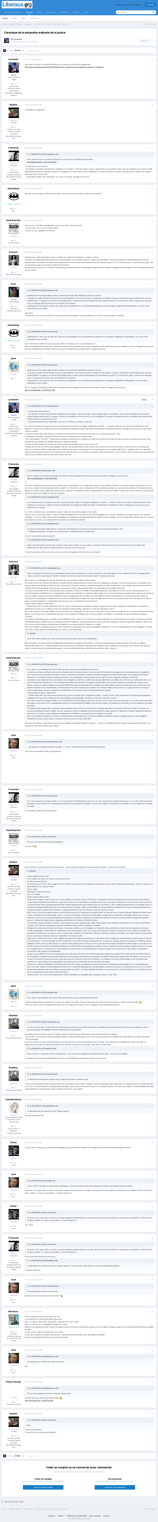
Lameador (18, 39)
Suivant (17, 50)
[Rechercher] (153, 12)
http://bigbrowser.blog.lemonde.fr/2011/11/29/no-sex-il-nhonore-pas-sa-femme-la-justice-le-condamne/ (64, 67)
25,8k (14, 170)
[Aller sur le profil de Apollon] (14, 113)
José (13, 735)
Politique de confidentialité (77, 1516)
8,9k (14, 84)
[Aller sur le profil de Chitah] (14, 1151)
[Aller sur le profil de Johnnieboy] (14, 196)
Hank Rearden (13, 220)
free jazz (13, 252)
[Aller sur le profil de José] (14, 743)
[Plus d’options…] (152, 59)
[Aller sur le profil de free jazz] (14, 260)
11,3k (14, 272)
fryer (13, 284)
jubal (13, 358)
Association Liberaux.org (13, 12)
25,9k (14, 1332)
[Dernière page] (23, 50)
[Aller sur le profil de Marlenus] (14, 1319)
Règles (14, 18)
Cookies (106, 1516)
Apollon (13, 104)
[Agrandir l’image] (35, 846)
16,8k (14, 1126)
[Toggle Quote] (28, 154)
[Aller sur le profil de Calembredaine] (14, 1107)
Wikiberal (76, 12)
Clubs (86, 12)
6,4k (14, 378)
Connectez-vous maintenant (115, 1487)
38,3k (14, 755)
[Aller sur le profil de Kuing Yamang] (14, 1390)
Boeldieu (13, 1015)
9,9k (14, 127)
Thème (61, 1516)
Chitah (13, 1142)
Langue (51, 1516)
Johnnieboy (13, 188)
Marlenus (13, 1311)
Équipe (23, 18)
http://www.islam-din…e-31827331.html (39, 1400)
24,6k (14, 209)
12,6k (14, 306)
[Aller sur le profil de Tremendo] (14, 156)
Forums (5, 18)
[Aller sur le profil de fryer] (14, 292)
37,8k (14, 1163)
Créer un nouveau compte (43, 1487)
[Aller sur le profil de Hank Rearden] (14, 228)
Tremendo (13, 148)
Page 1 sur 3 (32, 50)
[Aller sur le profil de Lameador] (6, 40)
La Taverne (33, 42)
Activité (39, 12)
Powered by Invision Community (79, 1518)
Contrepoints (64, 12)
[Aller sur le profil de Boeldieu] (14, 1023)
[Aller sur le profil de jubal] (14, 366)
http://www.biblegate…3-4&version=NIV (40, 390)
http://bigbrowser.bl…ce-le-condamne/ (42, 162)
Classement (34, 18)
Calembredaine (13, 1099)
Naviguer (29, 12)
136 (14, 1036)
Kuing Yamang (13, 1382)
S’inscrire (150, 5)
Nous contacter (95, 1516)
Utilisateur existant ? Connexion (129, 5)
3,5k (14, 240)
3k (14, 1402)
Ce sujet (145, 12)
